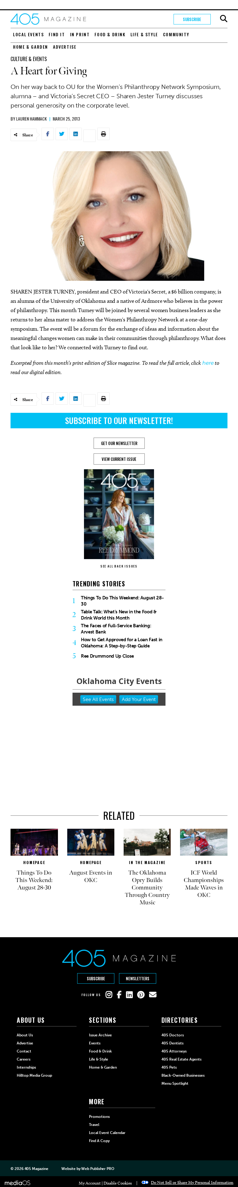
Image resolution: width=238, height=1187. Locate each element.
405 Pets (169, 1067)
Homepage (34, 862)
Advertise (64, 46)
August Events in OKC (90, 876)
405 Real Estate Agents (181, 1059)
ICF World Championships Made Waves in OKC (204, 884)
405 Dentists (172, 1043)
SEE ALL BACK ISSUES (119, 566)
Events (94, 1043)
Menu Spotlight (174, 1083)
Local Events (28, 34)
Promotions (99, 1116)
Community (176, 34)
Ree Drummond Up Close (107, 656)
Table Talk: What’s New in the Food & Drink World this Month (118, 615)
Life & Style (144, 34)
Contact (24, 1051)
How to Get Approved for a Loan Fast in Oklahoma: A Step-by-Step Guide (121, 643)
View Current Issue (119, 459)
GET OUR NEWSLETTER (119, 443)
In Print (80, 34)
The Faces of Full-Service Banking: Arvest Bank (116, 629)
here (208, 363)
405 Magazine (36, 1169)
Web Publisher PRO (97, 1169)
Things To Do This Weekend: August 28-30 (122, 601)
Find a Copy (99, 1141)
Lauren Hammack (31, 118)
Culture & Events (29, 59)
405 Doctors (172, 1035)
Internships (26, 1067)
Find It (57, 34)
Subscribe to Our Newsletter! (119, 420)
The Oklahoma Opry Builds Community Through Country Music (147, 887)
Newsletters (137, 978)
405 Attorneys (174, 1051)
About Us (25, 1035)
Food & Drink (110, 34)
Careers (23, 1059)
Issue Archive (100, 1035)
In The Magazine (147, 862)
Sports (203, 862)
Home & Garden (30, 46)
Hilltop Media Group (34, 1075)
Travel (94, 1125)
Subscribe (192, 19)
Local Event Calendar (107, 1133)
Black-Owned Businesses (183, 1075)
